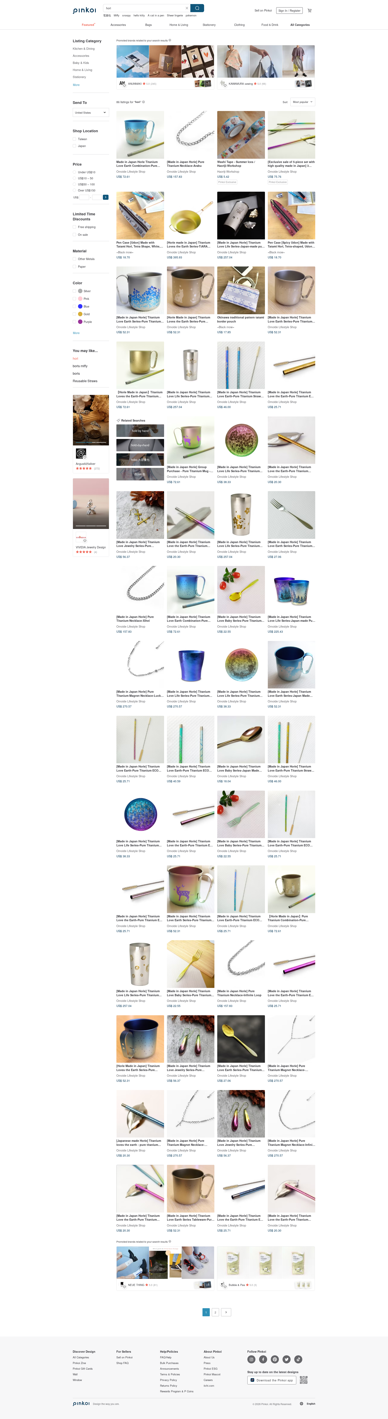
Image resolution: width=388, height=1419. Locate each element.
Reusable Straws (85, 381)
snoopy (126, 15)
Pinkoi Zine (79, 1363)
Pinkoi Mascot (212, 1374)
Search (197, 8)
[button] (106, 197)
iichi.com (209, 1385)
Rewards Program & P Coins (177, 1391)
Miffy (116, 15)
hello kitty (139, 15)
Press (207, 1363)
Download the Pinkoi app (274, 1380)
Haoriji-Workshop (228, 171)
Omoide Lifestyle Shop (130, 171)
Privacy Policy (168, 1380)
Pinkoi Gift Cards (83, 1368)
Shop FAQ (122, 1363)
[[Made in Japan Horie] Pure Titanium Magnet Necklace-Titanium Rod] (291, 1039)
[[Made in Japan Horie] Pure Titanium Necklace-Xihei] (140, 590)
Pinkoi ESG (210, 1368)
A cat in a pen (156, 15)
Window (77, 1380)
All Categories (81, 1357)
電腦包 (107, 15)
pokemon (191, 15)
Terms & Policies (170, 1374)
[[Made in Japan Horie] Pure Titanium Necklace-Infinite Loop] (241, 964)
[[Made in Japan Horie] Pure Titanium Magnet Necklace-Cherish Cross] (191, 1114)
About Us (209, 1357)
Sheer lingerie (175, 15)
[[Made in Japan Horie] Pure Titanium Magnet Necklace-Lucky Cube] (140, 665)
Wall (75, 1374)
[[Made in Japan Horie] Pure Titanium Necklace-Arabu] (191, 135)
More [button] (76, 85)
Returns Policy (168, 1385)
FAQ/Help (165, 1357)
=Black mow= (124, 252)
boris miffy (80, 366)
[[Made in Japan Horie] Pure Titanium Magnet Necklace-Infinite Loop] (291, 1114)
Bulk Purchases (169, 1363)
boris (76, 373)
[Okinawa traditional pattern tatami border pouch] (241, 290)
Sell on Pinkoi (263, 10)
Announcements (169, 1368)
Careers (208, 1380)
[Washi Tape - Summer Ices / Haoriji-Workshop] (241, 135)
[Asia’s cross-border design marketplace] (84, 10)
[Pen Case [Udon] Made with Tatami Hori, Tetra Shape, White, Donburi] (140, 215)
